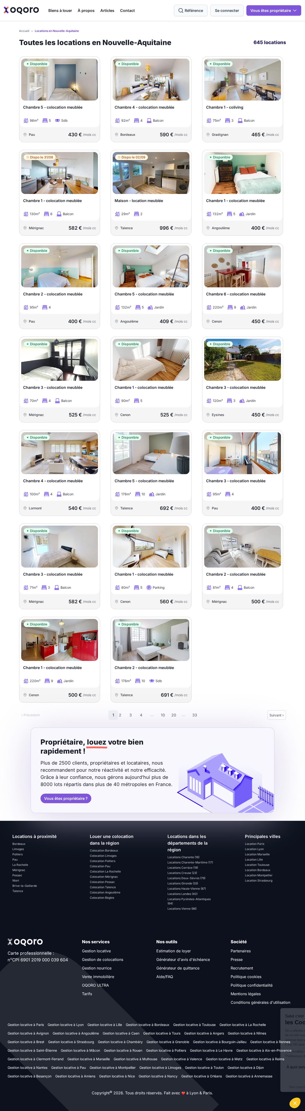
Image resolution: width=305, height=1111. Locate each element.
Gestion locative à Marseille (88, 1059)
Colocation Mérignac (104, 876)
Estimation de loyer (173, 951)
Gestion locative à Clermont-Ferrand (36, 1059)
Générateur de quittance (177, 968)
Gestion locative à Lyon (66, 1025)
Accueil (24, 31)
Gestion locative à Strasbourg (71, 1042)
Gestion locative (96, 951)
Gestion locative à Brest (26, 1042)
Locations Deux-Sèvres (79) (186, 878)
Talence (17, 891)
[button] (295, 1103)
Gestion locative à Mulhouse (135, 1059)
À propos (86, 10)
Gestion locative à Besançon (29, 1076)
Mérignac (18, 870)
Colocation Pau (100, 866)
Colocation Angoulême (105, 892)
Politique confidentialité (252, 985)
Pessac (17, 875)
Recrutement (242, 968)
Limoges (18, 849)
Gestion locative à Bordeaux (147, 1025)
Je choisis (250, 1087)
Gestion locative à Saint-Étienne (32, 1050)
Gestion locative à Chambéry (120, 1042)
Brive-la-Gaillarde (24, 886)
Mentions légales (246, 993)
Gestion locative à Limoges (160, 1067)
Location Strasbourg (258, 880)
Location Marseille (257, 854)
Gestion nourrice (97, 968)
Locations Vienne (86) (182, 908)
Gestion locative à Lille (104, 1025)
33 (194, 715)
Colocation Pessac (102, 882)
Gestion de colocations (102, 959)
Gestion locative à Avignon (28, 1033)
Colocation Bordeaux (104, 850)
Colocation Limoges (103, 855)
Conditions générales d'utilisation (260, 1002)
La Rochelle (20, 865)
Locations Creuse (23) (182, 873)
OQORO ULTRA (95, 985)
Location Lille (254, 859)
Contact (127, 10)
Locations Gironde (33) (183, 883)
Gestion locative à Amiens (75, 1076)
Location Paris (254, 844)
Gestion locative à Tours (161, 1033)
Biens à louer (60, 10)
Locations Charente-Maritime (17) (190, 862)
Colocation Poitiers (102, 861)
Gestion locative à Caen (121, 1033)
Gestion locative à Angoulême (76, 1033)
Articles (107, 10)
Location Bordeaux (257, 870)
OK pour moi (283, 1087)
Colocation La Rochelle (105, 871)
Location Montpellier (259, 875)
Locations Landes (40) (183, 894)
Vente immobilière (98, 976)
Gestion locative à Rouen (123, 1050)
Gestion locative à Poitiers (166, 1050)
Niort (15, 880)
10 (163, 715)
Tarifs (87, 993)
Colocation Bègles (102, 897)
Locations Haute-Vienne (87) (187, 888)
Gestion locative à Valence (181, 1059)
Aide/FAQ (164, 976)
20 (173, 715)
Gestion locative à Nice (117, 1076)
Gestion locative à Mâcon (80, 1050)
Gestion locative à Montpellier (113, 1067)
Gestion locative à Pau (68, 1067)
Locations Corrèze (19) (183, 867)
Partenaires (241, 951)
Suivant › (276, 715)
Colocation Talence (103, 887)
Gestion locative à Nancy (158, 1076)
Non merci (216, 1087)
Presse (237, 959)
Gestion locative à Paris (26, 1025)
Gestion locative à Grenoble (168, 1042)
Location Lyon (254, 849)
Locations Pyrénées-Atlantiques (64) (189, 901)
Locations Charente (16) (183, 857)
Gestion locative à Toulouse (194, 1025)
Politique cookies (246, 976)
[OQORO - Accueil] (21, 10)
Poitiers (17, 854)
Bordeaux (18, 844)
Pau (15, 859)
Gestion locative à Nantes (27, 1067)
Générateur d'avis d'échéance (183, 959)
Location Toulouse (257, 865)
